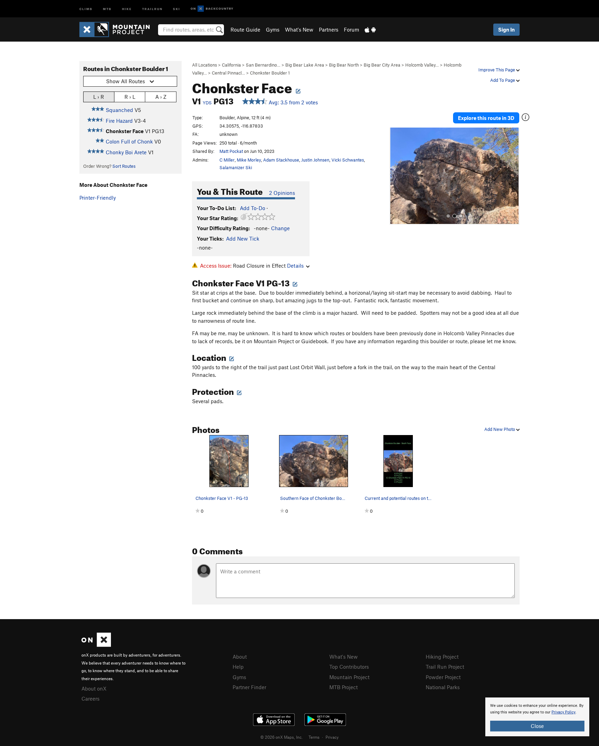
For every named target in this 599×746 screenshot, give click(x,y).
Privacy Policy (563, 712)
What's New (299, 29)
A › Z (160, 97)
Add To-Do (252, 208)
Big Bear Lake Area (304, 65)
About (240, 656)
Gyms (272, 29)
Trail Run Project (445, 666)
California (231, 65)
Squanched (119, 110)
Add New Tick (242, 238)
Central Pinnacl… (228, 73)
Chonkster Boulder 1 (270, 73)
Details (295, 265)
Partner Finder (249, 687)
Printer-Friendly (97, 197)
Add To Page (503, 80)
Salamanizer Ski (235, 167)
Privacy (332, 737)
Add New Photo (500, 429)
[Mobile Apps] (370, 29)
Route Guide (245, 29)
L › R (98, 97)
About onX (93, 688)
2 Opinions (282, 193)
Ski (176, 8)
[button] (396, 176)
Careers (90, 698)
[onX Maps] (96, 645)
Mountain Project (349, 677)
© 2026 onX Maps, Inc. (281, 737)
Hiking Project (442, 656)
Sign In (506, 29)
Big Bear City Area (382, 65)
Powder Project (443, 677)
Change (280, 228)
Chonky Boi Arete (126, 152)
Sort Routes (124, 166)
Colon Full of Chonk (129, 141)
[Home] (118, 29)
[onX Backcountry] (211, 9)
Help (238, 666)
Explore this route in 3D (486, 118)
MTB (107, 8)
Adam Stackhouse (281, 160)
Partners (328, 29)
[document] (537, 716)
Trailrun (152, 8)
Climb (86, 8)
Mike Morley (249, 160)
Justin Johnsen (315, 160)
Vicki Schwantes (347, 160)
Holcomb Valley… (422, 65)
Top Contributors (349, 666)
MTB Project (343, 687)
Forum (351, 29)
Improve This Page (497, 69)
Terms (314, 737)
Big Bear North (344, 65)
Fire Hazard (119, 121)
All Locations (204, 65)
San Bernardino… (263, 65)
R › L (129, 97)
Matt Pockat (231, 151)
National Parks (443, 687)
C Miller (227, 160)
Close (537, 726)
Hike (127, 8)
